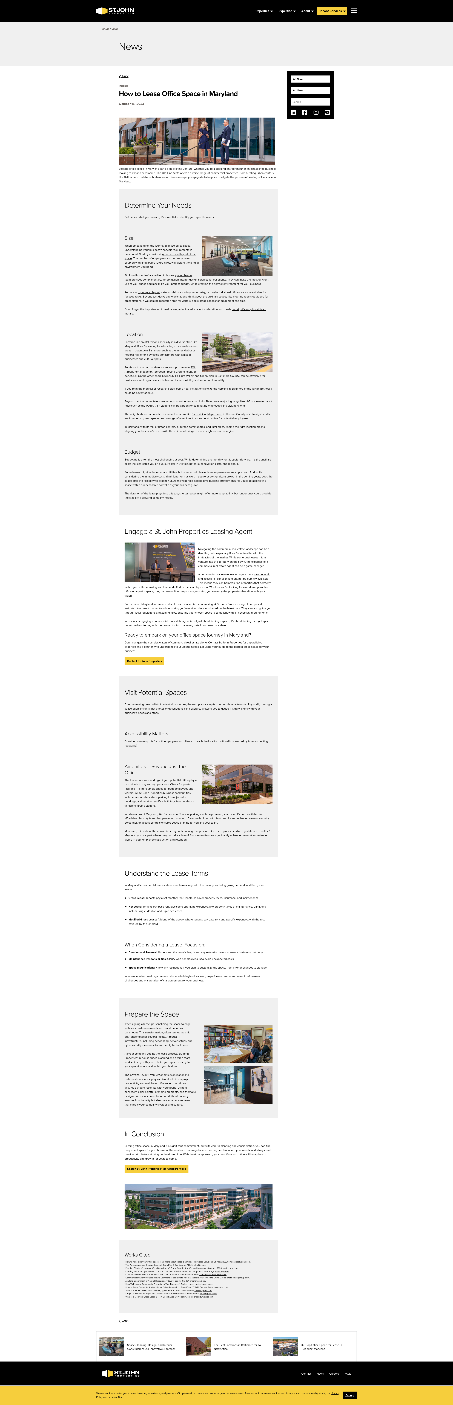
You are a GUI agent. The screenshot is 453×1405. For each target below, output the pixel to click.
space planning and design (166, 1058)
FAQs (348, 1373)
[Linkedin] (293, 112)
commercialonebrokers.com (212, 1274)
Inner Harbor (184, 350)
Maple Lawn (214, 414)
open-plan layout (149, 292)
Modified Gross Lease (142, 919)
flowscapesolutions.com (238, 1261)
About (305, 11)
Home (105, 29)
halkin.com (200, 1264)
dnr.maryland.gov (197, 1280)
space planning (184, 275)
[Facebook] (304, 112)
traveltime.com (220, 1287)
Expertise (285, 11)
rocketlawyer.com (203, 1284)
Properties (261, 11)
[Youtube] (327, 112)
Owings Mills (170, 376)
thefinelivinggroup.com (237, 1277)
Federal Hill (132, 355)
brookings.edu (222, 1271)
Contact (306, 1373)
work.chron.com (230, 1268)
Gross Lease (136, 898)
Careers (334, 1373)
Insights (123, 86)
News (114, 29)
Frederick (197, 414)
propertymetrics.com (203, 1296)
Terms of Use (115, 1397)
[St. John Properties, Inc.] (102, 10)
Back (123, 76)
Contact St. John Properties (225, 642)
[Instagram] (316, 112)
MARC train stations (158, 405)
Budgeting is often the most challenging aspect (154, 459)
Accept (349, 1395)
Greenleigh (207, 376)
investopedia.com (203, 1290)
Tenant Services (330, 11)
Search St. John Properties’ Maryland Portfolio (156, 1169)
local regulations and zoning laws (155, 612)
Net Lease (134, 907)
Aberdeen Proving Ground (169, 372)
